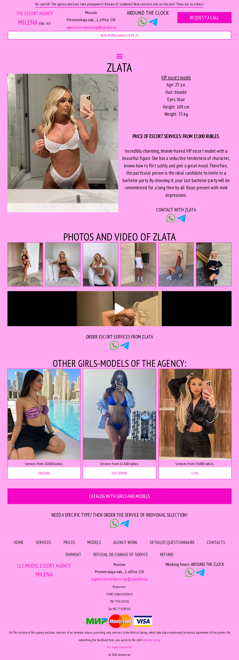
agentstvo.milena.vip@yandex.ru (91, 27)
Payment (73, 554)
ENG (42, 23)
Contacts (192, 47)
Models (96, 47)
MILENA (28, 22)
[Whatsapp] (142, 22)
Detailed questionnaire (172, 542)
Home (42, 47)
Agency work (128, 47)
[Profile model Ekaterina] (119, 414)
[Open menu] (119, 56)
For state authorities (119, 647)
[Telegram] (153, 22)
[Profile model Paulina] (44, 414)
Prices (69, 542)
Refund (166, 554)
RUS (48, 23)
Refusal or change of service (120, 554)
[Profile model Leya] (195, 414)
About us (161, 47)
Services (68, 47)
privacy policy (152, 640)
